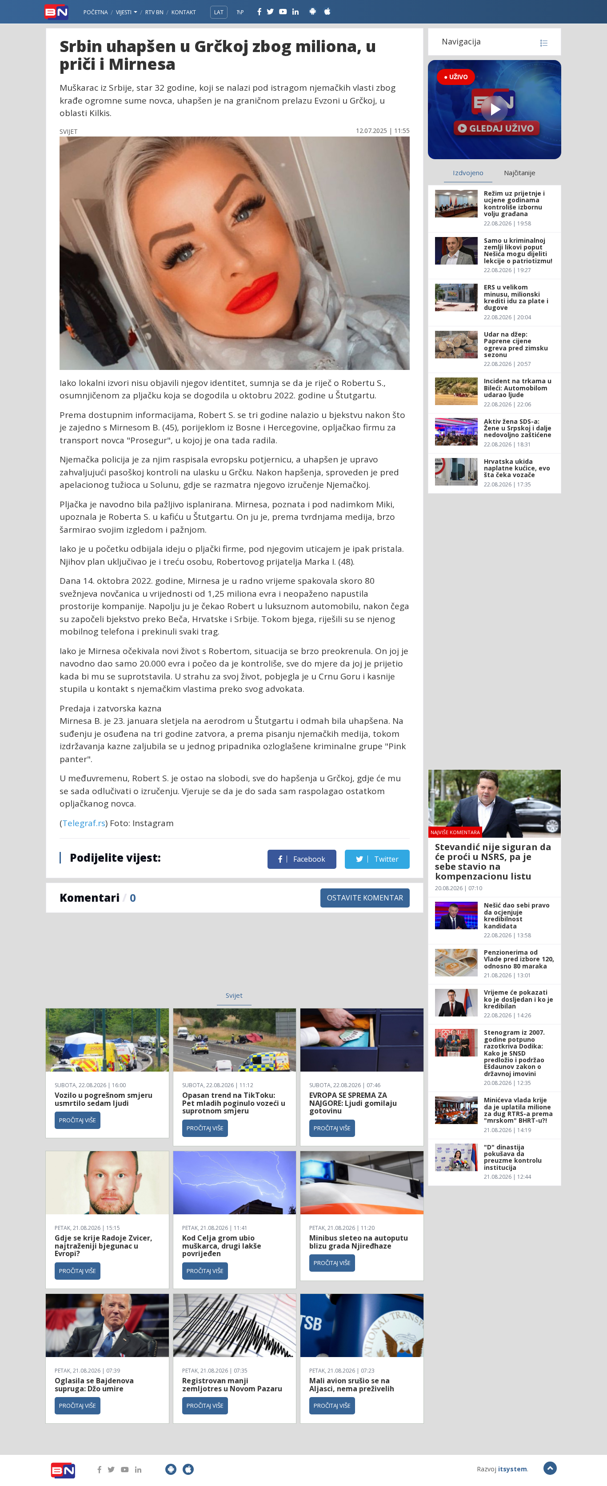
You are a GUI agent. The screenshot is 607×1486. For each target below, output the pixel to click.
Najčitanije (519, 172)
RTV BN (154, 12)
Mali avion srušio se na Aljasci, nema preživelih (351, 1385)
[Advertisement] (162, 957)
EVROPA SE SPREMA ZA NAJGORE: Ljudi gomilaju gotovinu (353, 1103)
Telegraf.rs (83, 823)
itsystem (512, 1469)
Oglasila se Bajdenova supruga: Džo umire (94, 1385)
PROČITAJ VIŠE (77, 1120)
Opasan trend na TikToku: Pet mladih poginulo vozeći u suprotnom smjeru (233, 1103)
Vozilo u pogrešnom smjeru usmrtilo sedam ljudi (103, 1099)
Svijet (234, 995)
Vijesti (124, 12)
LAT (219, 12)
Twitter (385, 859)
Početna (96, 12)
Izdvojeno (468, 172)
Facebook (308, 859)
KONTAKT (184, 12)
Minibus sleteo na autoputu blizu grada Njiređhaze (358, 1242)
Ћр (240, 12)
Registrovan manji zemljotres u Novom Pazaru (232, 1385)
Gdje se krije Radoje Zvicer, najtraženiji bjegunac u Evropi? (103, 1245)
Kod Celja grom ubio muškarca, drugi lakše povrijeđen (221, 1245)
